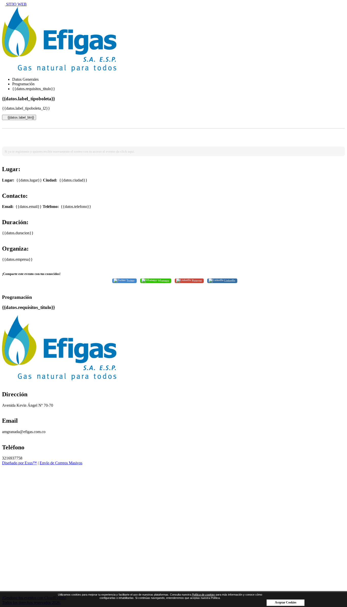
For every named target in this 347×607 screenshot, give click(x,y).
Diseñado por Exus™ (19, 463)
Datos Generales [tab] (25, 79)
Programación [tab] (23, 84)
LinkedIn (229, 280)
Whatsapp (163, 280)
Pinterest (196, 280)
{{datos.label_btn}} (20, 117)
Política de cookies (203, 594)
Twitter (130, 280)
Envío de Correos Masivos (61, 463)
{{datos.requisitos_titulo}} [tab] (33, 89)
